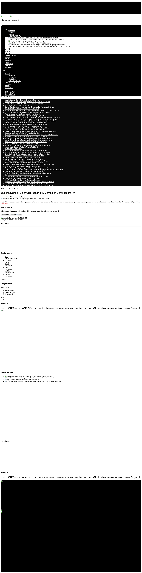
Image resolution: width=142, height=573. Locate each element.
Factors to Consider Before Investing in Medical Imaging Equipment (28, 173)
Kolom (72, 308)
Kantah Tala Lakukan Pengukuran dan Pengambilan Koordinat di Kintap (33, 39)
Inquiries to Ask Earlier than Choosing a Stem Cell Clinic (24, 171)
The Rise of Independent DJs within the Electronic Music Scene (26, 161)
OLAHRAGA (8, 60)
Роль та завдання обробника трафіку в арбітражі (22, 114)
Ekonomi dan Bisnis (38, 308)
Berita (16, 197)
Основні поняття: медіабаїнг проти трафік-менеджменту (25, 103)
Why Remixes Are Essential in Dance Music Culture (22, 166)
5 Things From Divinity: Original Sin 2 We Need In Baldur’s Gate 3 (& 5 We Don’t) (32, 117)
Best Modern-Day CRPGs (13, 149)
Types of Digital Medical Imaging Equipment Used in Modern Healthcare (29, 164)
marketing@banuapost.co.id (71, 497)
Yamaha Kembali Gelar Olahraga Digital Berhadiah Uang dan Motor (38, 192)
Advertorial (3, 308)
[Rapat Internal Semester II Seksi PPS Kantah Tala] (26, 41)
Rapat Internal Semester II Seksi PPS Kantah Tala (26, 43)
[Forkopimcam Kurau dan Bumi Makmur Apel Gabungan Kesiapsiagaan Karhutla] (37, 45)
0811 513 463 (67, 495)
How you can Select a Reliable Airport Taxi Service (22, 133)
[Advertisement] (36, 29)
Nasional (98, 308)
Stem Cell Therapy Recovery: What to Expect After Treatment (25, 129)
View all (7, 48)
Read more (4, 203)
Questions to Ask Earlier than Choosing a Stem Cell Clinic (24, 159)
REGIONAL (13, 77)
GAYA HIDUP (8, 65)
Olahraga (22, 197)
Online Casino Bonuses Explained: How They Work (22, 157)
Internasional (65, 308)
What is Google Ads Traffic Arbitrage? (17, 105)
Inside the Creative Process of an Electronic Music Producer (25, 123)
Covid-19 (17, 308)
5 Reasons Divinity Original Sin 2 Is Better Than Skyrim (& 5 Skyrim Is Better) (31, 119)
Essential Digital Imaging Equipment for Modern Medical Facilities (27, 154)
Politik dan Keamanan (121, 308)
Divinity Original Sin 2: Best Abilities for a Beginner (22, 100)
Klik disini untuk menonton (9, 214)
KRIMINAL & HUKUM (10, 55)
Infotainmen (57, 308)
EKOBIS (7, 58)
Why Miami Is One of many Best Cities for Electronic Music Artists (27, 128)
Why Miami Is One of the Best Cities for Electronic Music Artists (26, 136)
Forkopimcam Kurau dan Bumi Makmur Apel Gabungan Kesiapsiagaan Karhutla (36, 46)
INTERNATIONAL (15, 36)
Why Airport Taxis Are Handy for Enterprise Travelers (22, 180)
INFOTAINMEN (9, 67)
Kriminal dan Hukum (84, 308)
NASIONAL (12, 34)
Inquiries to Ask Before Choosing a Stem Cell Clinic (22, 178)
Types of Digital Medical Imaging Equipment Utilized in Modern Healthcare (30, 131)
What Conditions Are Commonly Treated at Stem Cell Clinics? (26, 124)
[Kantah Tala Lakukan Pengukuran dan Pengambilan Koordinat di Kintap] (34, 38)
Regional (135, 308)
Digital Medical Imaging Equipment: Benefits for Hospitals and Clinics (28, 138)
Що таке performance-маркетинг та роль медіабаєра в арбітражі (27, 112)
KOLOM (7, 62)
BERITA (7, 74)
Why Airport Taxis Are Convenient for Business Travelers (24, 163)
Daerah (24, 307)
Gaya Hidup (51, 308)
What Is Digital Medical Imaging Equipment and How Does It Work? (28, 152)
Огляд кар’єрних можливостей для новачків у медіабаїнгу (25, 116)
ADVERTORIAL (9, 64)
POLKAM (7, 57)
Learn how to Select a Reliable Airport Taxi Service (22, 147)
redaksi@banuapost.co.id (81, 495)
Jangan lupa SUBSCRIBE (18, 218)
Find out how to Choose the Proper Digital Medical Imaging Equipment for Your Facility (34, 169)
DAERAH (12, 75)
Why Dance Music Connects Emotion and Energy (21, 143)
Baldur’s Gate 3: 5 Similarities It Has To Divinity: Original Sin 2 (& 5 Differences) (32, 135)
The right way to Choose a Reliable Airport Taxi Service (23, 126)
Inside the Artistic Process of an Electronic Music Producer (24, 156)
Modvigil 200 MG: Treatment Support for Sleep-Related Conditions (27, 102)
